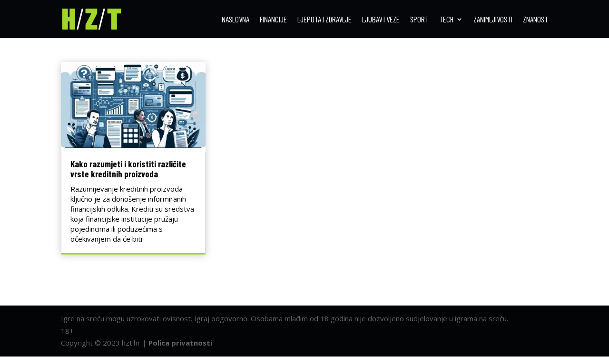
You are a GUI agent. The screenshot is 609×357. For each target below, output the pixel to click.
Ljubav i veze (381, 20)
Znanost (535, 20)
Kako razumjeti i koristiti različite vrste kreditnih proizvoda (128, 168)
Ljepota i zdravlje (324, 20)
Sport (419, 20)
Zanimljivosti (492, 20)
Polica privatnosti (180, 342)
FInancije (273, 20)
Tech (446, 20)
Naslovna (235, 20)
